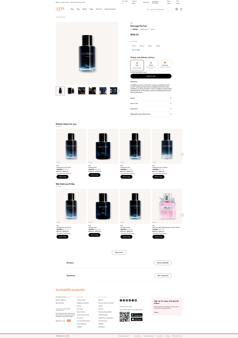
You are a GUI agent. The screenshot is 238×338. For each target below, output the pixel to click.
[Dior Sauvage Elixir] (103, 150)
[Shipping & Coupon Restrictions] (151, 114)
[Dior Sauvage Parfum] (135, 151)
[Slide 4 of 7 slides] (92, 90)
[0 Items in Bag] (181, 9)
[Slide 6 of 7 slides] (113, 90)
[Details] (151, 98)
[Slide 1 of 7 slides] (60, 90)
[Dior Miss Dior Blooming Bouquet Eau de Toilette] (167, 211)
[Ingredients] (151, 108)
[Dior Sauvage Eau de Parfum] (71, 151)
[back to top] (232, 332)
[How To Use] (151, 103)
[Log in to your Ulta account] (177, 9)
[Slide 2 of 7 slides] (71, 90)
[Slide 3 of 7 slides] (81, 90)
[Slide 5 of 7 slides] (103, 90)
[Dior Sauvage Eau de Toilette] (167, 151)
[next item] (118, 90)
